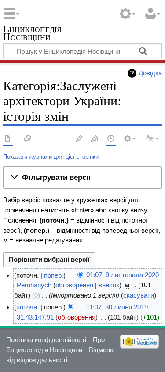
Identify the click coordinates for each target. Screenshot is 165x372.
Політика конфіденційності (46, 339)
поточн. (27, 307)
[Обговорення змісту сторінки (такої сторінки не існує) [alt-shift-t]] (28, 139)
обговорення (74, 285)
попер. (53, 275)
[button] (82, 177)
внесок (109, 285)
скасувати (138, 295)
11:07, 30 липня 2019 (117, 307)
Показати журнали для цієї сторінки (51, 156)
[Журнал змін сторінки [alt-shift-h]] (111, 139)
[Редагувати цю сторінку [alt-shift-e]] (95, 139)
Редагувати (79, 139)
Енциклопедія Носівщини (32, 33)
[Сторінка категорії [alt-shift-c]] (8, 139)
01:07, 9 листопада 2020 (122, 275)
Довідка (150, 73)
